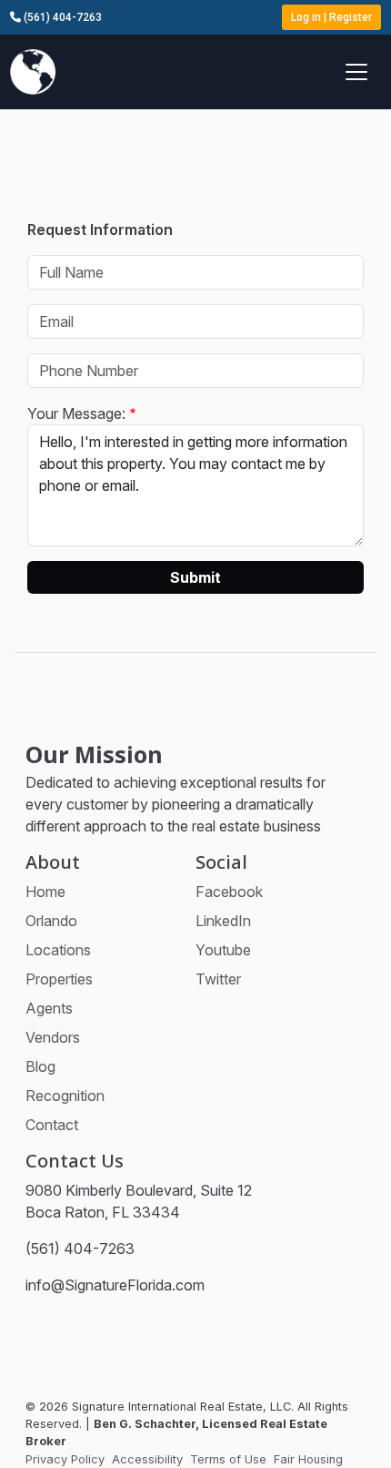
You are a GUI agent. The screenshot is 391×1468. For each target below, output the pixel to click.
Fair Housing (308, 1459)
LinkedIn (223, 921)
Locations (58, 950)
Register (350, 17)
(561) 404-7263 (61, 17)
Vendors (52, 1037)
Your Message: (76, 413)
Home (45, 891)
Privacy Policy (65, 1459)
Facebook (229, 891)
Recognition (65, 1095)
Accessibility (147, 1459)
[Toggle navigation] (356, 72)
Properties (59, 979)
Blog (40, 1066)
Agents (49, 1008)
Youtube (223, 950)
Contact (51, 1125)
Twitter (218, 979)
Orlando (51, 921)
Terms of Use (228, 1459)
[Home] (32, 70)
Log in (306, 17)
